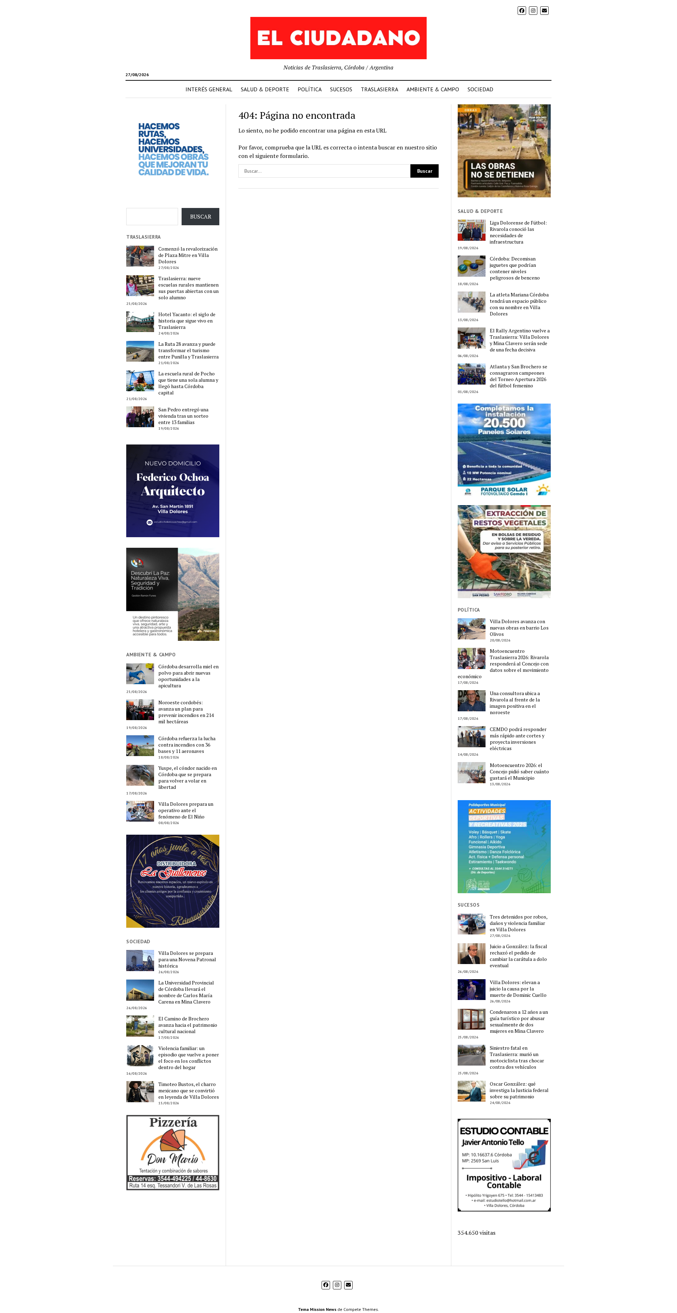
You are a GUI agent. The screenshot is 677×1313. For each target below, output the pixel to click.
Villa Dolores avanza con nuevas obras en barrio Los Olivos (519, 627)
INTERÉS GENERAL (208, 89)
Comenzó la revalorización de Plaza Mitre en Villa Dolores (188, 255)
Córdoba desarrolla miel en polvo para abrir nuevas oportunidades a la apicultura (188, 676)
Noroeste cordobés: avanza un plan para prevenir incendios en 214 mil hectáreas (186, 712)
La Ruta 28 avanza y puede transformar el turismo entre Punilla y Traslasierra (188, 350)
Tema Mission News (317, 1309)
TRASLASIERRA (379, 89)
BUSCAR (200, 216)
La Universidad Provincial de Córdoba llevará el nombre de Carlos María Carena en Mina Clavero (186, 992)
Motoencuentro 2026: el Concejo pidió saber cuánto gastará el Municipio (519, 771)
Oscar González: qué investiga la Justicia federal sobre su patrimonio (519, 1090)
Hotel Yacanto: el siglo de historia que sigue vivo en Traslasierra (186, 320)
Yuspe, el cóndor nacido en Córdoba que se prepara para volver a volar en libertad (187, 777)
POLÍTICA (310, 89)
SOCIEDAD (480, 89)
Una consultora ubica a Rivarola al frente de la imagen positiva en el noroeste (515, 703)
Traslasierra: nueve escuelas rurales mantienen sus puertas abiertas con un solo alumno (188, 288)
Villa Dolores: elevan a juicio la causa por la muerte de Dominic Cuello (518, 988)
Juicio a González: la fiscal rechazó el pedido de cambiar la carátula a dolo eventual (518, 956)
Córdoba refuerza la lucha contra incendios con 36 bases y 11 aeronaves (186, 744)
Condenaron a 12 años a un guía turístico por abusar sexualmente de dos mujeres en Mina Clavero (519, 1021)
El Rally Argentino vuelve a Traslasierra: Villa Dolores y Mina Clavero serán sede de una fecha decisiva (520, 340)
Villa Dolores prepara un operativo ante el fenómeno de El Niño (185, 810)
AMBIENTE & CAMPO (433, 89)
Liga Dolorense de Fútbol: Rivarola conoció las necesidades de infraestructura (518, 232)
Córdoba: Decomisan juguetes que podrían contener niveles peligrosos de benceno (515, 268)
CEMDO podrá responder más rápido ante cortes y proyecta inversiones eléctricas (518, 738)
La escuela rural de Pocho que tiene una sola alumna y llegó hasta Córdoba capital (188, 383)
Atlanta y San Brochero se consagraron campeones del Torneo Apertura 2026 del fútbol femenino (518, 376)
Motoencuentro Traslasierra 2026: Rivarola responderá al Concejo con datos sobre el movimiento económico (503, 664)
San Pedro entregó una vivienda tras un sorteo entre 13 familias (183, 415)
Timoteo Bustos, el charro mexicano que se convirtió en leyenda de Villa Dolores (188, 1090)
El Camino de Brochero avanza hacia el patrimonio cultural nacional (187, 1025)
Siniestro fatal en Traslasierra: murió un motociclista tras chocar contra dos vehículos (517, 1057)
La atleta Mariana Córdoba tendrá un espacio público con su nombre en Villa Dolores (519, 304)
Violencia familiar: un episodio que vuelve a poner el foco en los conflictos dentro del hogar (188, 1057)
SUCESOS (341, 89)
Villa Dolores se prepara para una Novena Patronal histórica (187, 959)
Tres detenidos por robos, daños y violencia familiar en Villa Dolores (518, 923)
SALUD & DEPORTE (265, 89)
